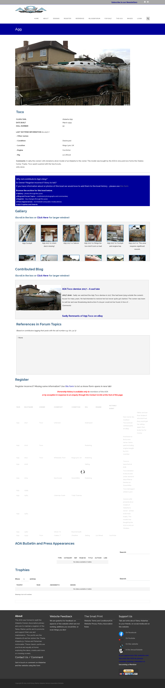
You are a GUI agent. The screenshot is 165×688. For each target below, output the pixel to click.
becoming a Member (127, 665)
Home (36, 18)
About (46, 18)
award (73, 585)
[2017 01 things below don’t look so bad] (93, 233)
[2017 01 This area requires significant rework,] (137, 233)
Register (67, 18)
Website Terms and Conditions (96, 621)
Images (130, 18)
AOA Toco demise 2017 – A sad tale (81, 289)
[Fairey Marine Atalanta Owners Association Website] (29, 8)
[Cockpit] (27, 233)
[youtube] (148, 3)
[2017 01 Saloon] (71, 233)
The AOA (119, 18)
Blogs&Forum (94, 18)
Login (139, 18)
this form (124, 186)
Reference (80, 18)
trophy (19, 585)
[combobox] (25, 579)
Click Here (42, 217)
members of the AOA (99, 391)
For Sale (108, 18)
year (38, 585)
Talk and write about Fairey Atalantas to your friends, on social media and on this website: (134, 624)
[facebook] (145, 3)
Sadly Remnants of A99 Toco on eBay (82, 316)
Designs (56, 18)
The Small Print (93, 616)
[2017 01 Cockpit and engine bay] (115, 233)
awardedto (55, 585)
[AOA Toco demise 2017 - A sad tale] (38, 297)
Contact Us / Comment (29, 657)
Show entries (25, 579)
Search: (123, 552)
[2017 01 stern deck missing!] (49, 233)
